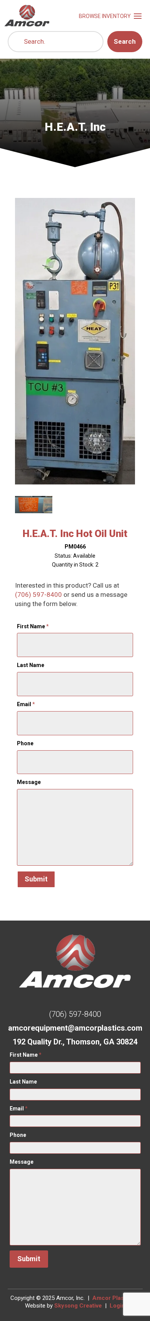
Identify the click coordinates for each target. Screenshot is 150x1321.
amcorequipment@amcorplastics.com (75, 1028)
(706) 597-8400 (38, 594)
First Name (33, 626)
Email (26, 704)
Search (125, 41)
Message (29, 782)
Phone (25, 743)
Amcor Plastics (113, 1298)
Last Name (30, 665)
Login (117, 1305)
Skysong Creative (78, 1305)
